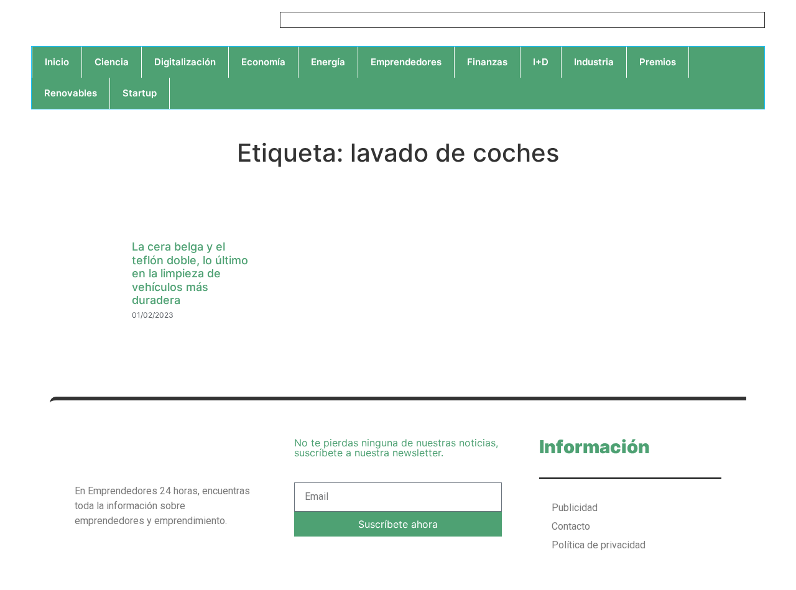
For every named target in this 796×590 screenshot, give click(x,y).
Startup (140, 93)
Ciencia (112, 62)
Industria (594, 62)
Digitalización (185, 62)
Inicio (57, 62)
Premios (657, 62)
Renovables (70, 93)
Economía (263, 62)
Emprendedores (406, 62)
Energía (328, 62)
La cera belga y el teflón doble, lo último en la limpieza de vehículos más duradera (190, 273)
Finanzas (487, 62)
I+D (540, 62)
